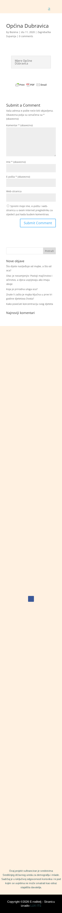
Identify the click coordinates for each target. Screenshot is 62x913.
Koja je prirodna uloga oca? (22, 289)
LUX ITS (35, 905)
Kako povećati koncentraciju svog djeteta (29, 304)
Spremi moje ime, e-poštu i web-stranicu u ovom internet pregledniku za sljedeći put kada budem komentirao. (29, 210)
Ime (16, 162)
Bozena (14, 32)
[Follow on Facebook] (31, 599)
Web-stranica (14, 191)
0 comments (26, 36)
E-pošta (18, 176)
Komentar (19, 125)
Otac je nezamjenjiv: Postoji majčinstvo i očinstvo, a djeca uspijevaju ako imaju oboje (29, 280)
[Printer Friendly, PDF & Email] (31, 84)
